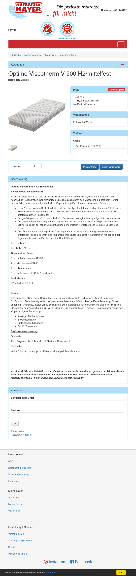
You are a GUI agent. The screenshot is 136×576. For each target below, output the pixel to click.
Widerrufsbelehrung (18, 474)
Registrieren (17, 431)
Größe (76, 140)
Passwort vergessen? (22, 434)
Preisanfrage (90, 166)
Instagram (57, 561)
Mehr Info (51, 572)
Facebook (83, 561)
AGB (10, 461)
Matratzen (50, 55)
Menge (17, 166)
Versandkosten (16, 533)
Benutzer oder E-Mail (22, 397)
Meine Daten (15, 504)
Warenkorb (14, 510)
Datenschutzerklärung (19, 467)
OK (121, 572)
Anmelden (13, 497)
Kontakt (12, 547)
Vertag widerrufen (17, 553)
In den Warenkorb (111, 166)
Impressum (14, 481)
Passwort (16, 410)
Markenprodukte (33, 55)
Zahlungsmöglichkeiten (20, 540)
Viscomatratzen (68, 55)
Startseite (16, 55)
